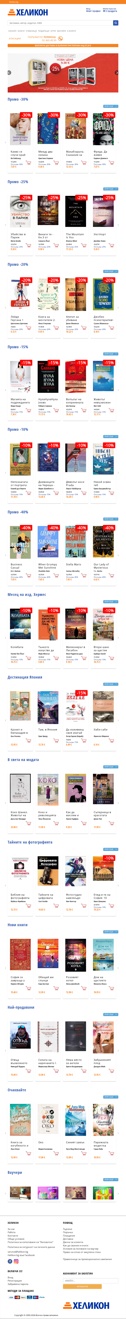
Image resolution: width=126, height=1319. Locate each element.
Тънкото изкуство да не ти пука (46, 650)
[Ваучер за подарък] (20, 1193)
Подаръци (43, 30)
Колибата (17, 647)
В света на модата (23, 759)
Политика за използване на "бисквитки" (30, 1242)
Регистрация (15, 1280)
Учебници (31, 30)
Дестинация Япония (25, 677)
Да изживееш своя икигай (75, 731)
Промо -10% (18, 429)
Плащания (69, 1235)
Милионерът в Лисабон (75, 648)
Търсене (67, 1229)
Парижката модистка (101, 1144)
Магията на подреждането (20, 401)
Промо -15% (18, 346)
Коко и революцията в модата (47, 815)
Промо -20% (18, 264)
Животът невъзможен (102, 401)
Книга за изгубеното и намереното (19, 1145)
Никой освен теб (102, 483)
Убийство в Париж (18, 236)
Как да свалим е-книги (75, 1245)
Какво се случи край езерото (18, 155)
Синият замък (75, 1142)
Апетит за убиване (72, 318)
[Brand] (27, 9)
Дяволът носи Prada (75, 483)
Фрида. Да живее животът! (100, 155)
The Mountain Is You (75, 236)
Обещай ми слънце (46, 979)
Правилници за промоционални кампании (87, 1259)
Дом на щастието (100, 979)
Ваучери (61, 30)
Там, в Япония (47, 729)
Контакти (13, 1235)
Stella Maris (73, 564)
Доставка (68, 1238)
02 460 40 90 (49, 40)
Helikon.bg (13, 2)
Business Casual (16, 566)
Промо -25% (18, 181)
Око (40, 1142)
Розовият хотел (72, 979)
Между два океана (45, 153)
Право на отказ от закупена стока (81, 1252)
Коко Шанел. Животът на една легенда (19, 815)
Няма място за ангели (74, 1061)
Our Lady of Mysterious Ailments (101, 568)
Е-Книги (71, 30)
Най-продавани (21, 1007)
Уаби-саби (101, 729)
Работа (11, 1232)
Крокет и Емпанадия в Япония (19, 733)
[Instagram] (16, 1261)
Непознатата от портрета (19, 483)
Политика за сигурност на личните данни (31, 1246)
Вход (10, 1277)
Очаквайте (17, 1089)
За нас (11, 1229)
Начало (12, 30)
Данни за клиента (73, 1242)
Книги (21, 30)
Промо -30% (18, 99)
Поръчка (68, 1232)
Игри (53, 30)
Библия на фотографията (20, 896)
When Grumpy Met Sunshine (47, 566)
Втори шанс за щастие (101, 648)
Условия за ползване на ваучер (80, 1248)
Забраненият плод (102, 1061)
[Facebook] (10, 1261)
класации (15, 38)
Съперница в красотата (102, 814)
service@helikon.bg (18, 1251)
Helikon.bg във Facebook (21, 1255)
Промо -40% (18, 511)
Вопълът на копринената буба (74, 402)
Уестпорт (100, 234)
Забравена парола (18, 1284)
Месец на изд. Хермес (27, 594)
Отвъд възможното (19, 1061)
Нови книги (18, 924)
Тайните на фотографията (30, 842)
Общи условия (16, 1238)
